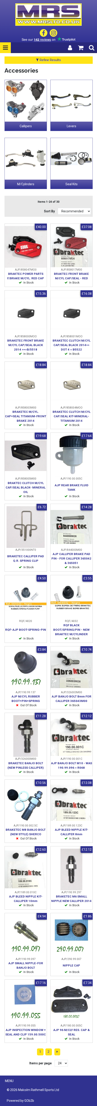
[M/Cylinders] (26, 159)
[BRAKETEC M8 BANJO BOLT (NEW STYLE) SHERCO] (26, 803)
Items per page (40, 1063)
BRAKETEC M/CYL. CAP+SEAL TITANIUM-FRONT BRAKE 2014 (25, 416)
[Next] (57, 1051)
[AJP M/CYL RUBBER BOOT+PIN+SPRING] (26, 669)
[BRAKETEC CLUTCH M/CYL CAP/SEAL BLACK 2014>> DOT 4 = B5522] (71, 313)
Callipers (26, 126)
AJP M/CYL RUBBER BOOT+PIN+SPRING (26, 699)
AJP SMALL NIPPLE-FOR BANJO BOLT (25, 965)
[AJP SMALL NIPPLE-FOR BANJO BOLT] (26, 936)
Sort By (49, 211)
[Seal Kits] (71, 159)
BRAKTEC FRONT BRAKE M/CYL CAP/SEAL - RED (71, 276)
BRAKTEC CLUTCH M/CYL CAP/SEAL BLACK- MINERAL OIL (26, 487)
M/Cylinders (25, 184)
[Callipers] (26, 101)
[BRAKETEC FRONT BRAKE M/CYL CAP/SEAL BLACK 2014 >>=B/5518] (26, 313)
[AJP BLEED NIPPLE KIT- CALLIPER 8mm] (71, 803)
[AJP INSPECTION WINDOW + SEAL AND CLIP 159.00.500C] (26, 1003)
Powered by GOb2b (20, 1100)
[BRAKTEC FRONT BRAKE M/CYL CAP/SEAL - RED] (71, 247)
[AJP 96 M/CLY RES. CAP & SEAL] (71, 1003)
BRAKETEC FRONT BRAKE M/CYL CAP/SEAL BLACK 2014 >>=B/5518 (25, 345)
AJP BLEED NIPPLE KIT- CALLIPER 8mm (71, 832)
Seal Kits (71, 184)
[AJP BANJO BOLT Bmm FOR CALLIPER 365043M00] (71, 669)
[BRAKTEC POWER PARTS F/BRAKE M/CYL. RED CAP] (26, 247)
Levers (71, 126)
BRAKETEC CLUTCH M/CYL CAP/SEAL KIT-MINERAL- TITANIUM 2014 (71, 416)
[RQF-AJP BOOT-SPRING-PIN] (26, 598)
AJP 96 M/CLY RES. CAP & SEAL (71, 1032)
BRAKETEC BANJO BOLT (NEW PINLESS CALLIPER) (25, 765)
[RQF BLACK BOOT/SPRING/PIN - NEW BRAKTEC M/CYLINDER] (71, 598)
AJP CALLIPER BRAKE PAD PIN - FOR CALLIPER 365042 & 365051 (71, 558)
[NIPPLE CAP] (71, 936)
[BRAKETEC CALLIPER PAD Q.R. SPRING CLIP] (26, 527)
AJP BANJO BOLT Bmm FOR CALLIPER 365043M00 (71, 699)
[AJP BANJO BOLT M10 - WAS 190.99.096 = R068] (71, 736)
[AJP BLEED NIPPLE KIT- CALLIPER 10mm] (26, 869)
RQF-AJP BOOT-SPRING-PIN (25, 629)
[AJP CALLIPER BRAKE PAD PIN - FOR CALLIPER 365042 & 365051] (71, 527)
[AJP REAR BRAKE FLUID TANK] (71, 456)
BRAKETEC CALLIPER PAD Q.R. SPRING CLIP (25, 558)
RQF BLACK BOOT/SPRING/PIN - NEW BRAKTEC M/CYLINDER (71, 630)
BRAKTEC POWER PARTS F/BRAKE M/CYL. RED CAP (25, 276)
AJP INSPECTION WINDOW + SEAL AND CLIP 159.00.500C (25, 1032)
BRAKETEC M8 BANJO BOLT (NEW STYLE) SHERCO (26, 832)
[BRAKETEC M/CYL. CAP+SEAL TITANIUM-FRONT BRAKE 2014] (26, 385)
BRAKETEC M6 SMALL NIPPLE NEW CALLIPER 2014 (71, 899)
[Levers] (71, 101)
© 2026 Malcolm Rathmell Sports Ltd (33, 1090)
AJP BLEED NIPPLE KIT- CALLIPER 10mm (25, 899)
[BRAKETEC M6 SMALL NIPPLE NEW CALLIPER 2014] (71, 869)
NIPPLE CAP (71, 965)
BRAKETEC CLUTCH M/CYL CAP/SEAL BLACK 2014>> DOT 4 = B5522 (71, 345)
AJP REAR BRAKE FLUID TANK (71, 487)
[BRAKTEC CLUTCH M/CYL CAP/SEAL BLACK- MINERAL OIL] (26, 456)
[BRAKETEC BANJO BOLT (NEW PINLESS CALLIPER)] (26, 736)
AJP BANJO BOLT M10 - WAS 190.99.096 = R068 (71, 765)
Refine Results (50, 60)
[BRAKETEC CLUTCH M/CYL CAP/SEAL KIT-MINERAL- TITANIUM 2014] (71, 385)
